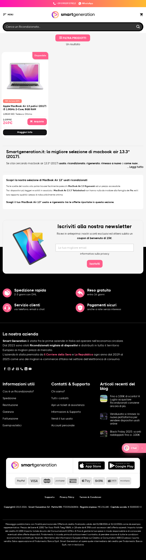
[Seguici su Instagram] (9, 369)
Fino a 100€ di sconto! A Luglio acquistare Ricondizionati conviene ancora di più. (125, 401)
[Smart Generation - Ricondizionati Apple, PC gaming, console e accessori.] (73, 14)
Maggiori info (24, 132)
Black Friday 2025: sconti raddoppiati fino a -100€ (125, 433)
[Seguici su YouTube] (30, 369)
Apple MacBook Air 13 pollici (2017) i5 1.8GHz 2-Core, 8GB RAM (24, 108)
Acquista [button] (38, 121)
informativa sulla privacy (94, 254)
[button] (8, 14)
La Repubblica (84, 354)
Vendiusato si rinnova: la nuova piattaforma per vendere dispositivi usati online (125, 419)
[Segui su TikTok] (13, 369)
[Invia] (138, 26)
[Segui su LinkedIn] (26, 369)
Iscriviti (95, 263)
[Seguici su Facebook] (4, 369)
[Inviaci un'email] (17, 369)
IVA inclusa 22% (12, 101)
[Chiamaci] (21, 369)
